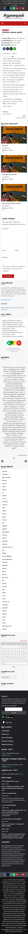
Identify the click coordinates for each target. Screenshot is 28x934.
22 (21, 656)
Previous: (7, 112)
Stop (14, 458)
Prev (2, 461)
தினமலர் (4, 574)
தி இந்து (4, 553)
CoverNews (12, 931)
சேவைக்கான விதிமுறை (7, 741)
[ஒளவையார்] (14, 135)
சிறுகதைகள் (14, 15)
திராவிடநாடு (5, 577)
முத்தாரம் (4, 613)
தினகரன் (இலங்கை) (7, 559)
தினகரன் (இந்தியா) (7, 556)
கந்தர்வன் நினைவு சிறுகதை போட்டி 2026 (12, 322)
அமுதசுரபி (4, 471)
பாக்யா (4, 595)
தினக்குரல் (4, 562)
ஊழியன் (4, 495)
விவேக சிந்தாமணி (6, 626)
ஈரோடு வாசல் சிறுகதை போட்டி (10, 330)
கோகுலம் (4, 519)
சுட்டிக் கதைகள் (5, 30)
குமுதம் (4, 516)
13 (14, 653)
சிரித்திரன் (4, 526)
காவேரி (4, 510)
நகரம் (17, 781)
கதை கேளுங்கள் (6, 730)
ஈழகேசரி (4, 483)
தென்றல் (4, 583)
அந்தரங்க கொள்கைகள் (7, 744)
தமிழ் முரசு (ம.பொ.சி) (7, 547)
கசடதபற (4, 498)
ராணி (3, 620)
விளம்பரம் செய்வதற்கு (7, 737)
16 (25, 653)
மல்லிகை (4, 610)
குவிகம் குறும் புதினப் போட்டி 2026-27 (11, 320)
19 (10, 656)
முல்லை (4, 617)
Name (4, 250)
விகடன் (4, 623)
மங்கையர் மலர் (5, 601)
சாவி (3, 522)
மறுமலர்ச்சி (5, 607)
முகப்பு (3, 1)
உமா (3, 492)
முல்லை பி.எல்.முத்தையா (19, 38)
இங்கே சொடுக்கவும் (6, 299)
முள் (8, 829)
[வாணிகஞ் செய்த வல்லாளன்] (14, 163)
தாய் (3, 550)
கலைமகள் (4, 504)
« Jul (13, 666)
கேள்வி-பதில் (15, 1)
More (9, 755)
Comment (5, 229)
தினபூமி (4, 571)
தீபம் (3, 580)
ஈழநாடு (4, 486)
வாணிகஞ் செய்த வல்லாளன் (9, 174)
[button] (2, 23)
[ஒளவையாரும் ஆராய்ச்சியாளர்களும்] (14, 192)
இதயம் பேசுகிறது (6, 477)
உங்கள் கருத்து (21, 3)
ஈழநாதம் (4, 489)
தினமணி (4, 568)
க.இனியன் (7, 148)
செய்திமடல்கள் (5, 734)
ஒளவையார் (5, 145)
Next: (21, 116)
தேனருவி (4, 586)
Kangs (3, 805)
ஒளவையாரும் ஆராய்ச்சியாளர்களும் (11, 203)
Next (26, 461)
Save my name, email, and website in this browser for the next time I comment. (14, 269)
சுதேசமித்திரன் (5, 532)
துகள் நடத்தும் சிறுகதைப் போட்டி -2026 (12, 324)
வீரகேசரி (4, 629)
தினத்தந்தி (5, 565)
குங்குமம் (4, 513)
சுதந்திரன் (4, 529)
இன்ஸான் (4, 480)
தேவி (3, 589)
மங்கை (4, 598)
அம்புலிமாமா (5, 474)
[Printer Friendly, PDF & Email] (7, 106)
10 (3, 653)
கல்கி (3, 507)
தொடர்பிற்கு (14, 5)
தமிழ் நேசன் (5, 541)
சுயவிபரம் (15, 3)
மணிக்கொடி (5, 604)
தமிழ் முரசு (4, 544)
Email (17, 250)
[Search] (25, 23)
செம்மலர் (4, 538)
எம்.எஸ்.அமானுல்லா (16, 819)
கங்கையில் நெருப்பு (11, 805)
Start (13, 458)
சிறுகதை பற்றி (22, 1)
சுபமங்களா (4, 535)
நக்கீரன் (4, 592)
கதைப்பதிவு (9, 1)
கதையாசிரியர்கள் (8, 3)
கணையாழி (5, 501)
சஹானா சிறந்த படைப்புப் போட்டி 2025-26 (12, 336)
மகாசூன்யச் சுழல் (12, 793)
